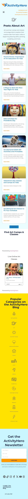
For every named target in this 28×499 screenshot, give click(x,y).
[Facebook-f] (14, 476)
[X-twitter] (17, 476)
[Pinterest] (4, 476)
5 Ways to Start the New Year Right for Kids (13, 88)
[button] (3, 12)
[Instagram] (11, 476)
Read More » (7, 68)
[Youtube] (20, 476)
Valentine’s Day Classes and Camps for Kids (13, 181)
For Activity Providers (21, 12)
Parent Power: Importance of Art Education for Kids (14, 57)
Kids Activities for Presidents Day (10, 119)
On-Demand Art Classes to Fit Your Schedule (14, 209)
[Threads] (23, 476)
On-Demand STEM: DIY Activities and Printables (13, 150)
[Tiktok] (7, 476)
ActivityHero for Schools (21, 14)
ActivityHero (14, 251)
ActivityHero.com (22, 10)
